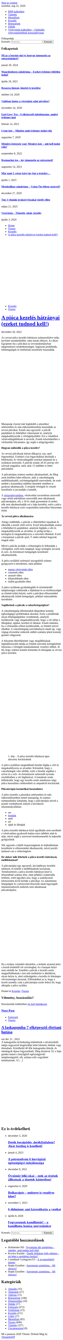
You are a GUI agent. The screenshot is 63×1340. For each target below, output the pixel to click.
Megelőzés (13, 17)
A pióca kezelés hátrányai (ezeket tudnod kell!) (30, 320)
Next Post (7, 1010)
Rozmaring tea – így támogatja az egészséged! (27, 160)
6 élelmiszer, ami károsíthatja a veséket (34, 1209)
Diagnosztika (15, 1301)
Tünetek (12, 14)
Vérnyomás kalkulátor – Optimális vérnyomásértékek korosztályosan (26, 31)
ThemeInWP (8, 1337)
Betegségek (14, 23)
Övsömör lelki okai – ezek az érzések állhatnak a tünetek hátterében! (33, 1177)
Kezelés (12, 20)
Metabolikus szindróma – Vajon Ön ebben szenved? (30, 186)
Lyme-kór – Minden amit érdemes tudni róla (26, 130)
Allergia (12, 1295)
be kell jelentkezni (37, 1004)
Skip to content (9, 2)
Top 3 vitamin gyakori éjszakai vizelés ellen (25, 199)
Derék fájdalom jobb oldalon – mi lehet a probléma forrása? (33, 1255)
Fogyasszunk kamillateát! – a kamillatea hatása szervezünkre (29, 1224)
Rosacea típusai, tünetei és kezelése (21, 88)
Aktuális (12, 1288)
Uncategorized (16, 1328)
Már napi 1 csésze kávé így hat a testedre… (25, 173)
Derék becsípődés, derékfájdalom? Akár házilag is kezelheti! (31, 1144)
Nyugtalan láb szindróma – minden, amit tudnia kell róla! (31, 1249)
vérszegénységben (13, 495)
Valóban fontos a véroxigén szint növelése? (25, 101)
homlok (12, 815)
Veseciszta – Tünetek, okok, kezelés (21, 213)
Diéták (11, 26)
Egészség (13, 1017)
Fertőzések (13, 1310)
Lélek (11, 1316)
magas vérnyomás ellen (20, 569)
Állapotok (13, 1292)
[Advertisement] (31, 270)
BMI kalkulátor (16, 11)
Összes (11, 309)
